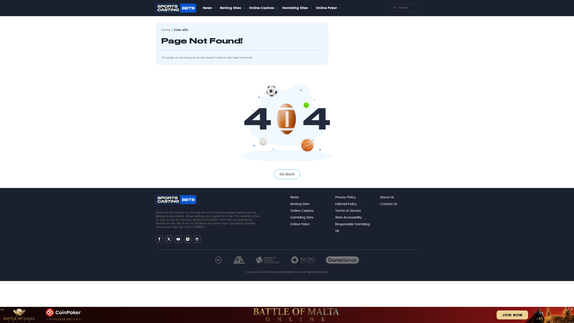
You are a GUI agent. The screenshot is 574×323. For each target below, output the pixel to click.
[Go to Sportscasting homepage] (176, 8)
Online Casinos (261, 8)
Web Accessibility (348, 217)
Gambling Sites (295, 8)
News (207, 8)
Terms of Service (348, 210)
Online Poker (326, 8)
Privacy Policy (345, 197)
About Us (387, 197)
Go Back (287, 174)
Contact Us (388, 204)
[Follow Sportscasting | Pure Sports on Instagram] (187, 239)
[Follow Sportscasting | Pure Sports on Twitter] (169, 239)
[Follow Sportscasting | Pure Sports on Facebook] (159, 239)
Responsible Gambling (352, 224)
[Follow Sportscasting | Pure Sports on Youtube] (178, 239)
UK (337, 231)
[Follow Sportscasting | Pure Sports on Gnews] (197, 239)
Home (166, 30)
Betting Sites (230, 8)
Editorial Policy (346, 204)
